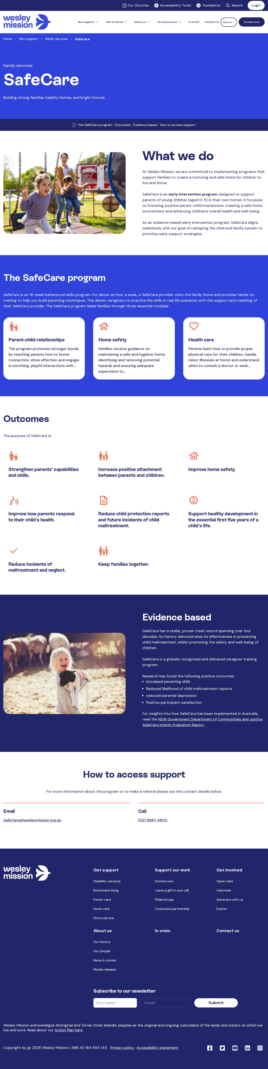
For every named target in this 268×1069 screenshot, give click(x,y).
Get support (86, 22)
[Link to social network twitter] (222, 1047)
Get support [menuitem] (106, 870)
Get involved (114, 22)
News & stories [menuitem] (104, 960)
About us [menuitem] (102, 930)
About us (140, 22)
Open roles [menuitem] (224, 881)
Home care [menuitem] (101, 909)
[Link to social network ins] (260, 1047)
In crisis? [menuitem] (194, 22)
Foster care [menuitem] (102, 899)
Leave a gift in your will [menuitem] (172, 890)
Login (256, 5)
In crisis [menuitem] (162, 930)
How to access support (178, 125)
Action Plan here (68, 1030)
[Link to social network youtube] (235, 1047)
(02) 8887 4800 (152, 820)
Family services (56, 39)
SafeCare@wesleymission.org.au (32, 820)
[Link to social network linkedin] (247, 1047)
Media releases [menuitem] (104, 969)
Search (237, 5)
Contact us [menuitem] (212, 22)
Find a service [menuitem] (103, 918)
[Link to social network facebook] (209, 1047)
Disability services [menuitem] (107, 881)
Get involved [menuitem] (229, 870)
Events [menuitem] (221, 909)
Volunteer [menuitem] (223, 890)
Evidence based (145, 125)
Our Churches (138, 5)
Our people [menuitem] (101, 951)
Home (7, 39)
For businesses (167, 22)
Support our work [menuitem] (172, 870)
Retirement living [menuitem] (106, 890)
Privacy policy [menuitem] (122, 1047)
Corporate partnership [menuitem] (172, 909)
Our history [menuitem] (102, 942)
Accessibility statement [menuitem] (157, 1047)
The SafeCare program (95, 125)
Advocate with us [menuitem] (229, 899)
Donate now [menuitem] (164, 881)
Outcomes (123, 125)
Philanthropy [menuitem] (164, 899)
